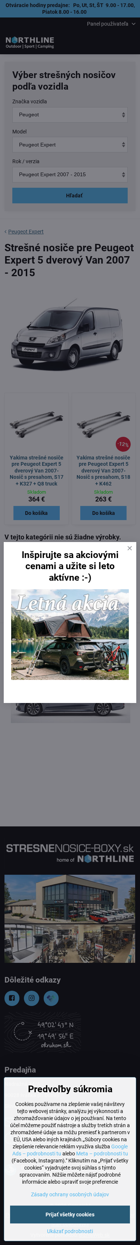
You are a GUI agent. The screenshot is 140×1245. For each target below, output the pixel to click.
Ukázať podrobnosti (70, 1231)
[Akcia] (70, 678)
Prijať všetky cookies (70, 1214)
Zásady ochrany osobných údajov (70, 1194)
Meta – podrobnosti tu (102, 1154)
